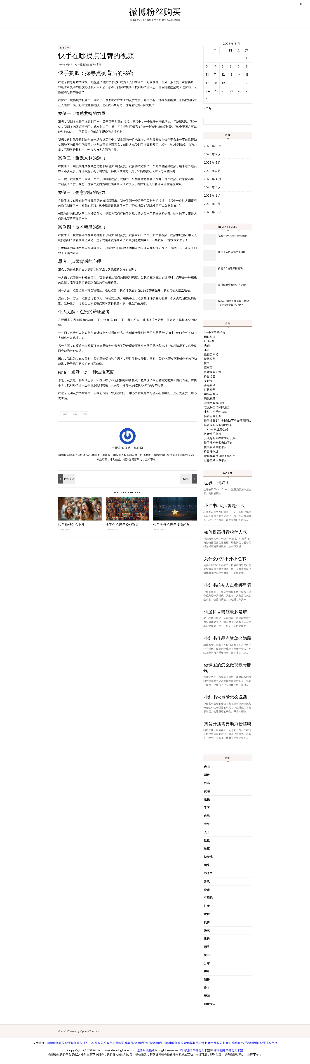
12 (223, 74)
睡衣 (207, 930)
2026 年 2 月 (212, 195)
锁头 (207, 865)
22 (247, 83)
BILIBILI (209, 336)
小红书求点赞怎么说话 (225, 697)
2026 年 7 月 (212, 154)
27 (231, 91)
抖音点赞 (209, 376)
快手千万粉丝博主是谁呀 (232, 252)
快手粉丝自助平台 (215, 447)
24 (208, 91)
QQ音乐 (209, 341)
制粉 (207, 979)
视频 (96, 82)
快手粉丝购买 (73, 1043)
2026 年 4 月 (212, 179)
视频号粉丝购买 (135, 1043)
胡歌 (207, 775)
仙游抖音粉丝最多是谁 (225, 611)
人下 (207, 832)
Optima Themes (89, 1031)
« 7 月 (208, 108)
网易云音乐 (211, 394)
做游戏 (208, 856)
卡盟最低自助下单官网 (89, 64)
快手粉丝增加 (250, 1043)
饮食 (207, 914)
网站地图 (219, 1050)
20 (231, 83)
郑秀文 (208, 873)
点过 (74, 413)
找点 (65, 413)
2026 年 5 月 (212, 171)
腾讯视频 (209, 398)
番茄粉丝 (209, 385)
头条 (207, 345)
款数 (207, 840)
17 (207, 83)
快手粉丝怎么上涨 (71, 525)
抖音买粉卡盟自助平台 (218, 425)
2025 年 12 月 (213, 212)
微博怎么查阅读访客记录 (232, 284)
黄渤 (207, 791)
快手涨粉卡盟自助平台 (218, 442)
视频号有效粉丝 (214, 403)
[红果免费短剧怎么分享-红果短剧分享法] (189, 479)
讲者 (207, 971)
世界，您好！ (217, 483)
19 (223, 83)
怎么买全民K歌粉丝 (216, 407)
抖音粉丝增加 (231, 1043)
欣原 (207, 848)
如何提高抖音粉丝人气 (225, 532)
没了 (207, 987)
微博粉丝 (209, 359)
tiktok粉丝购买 (173, 1043)
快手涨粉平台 (268, 1043)
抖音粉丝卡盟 (234, 1050)
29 (247, 91)
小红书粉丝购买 (93, 1043)
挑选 (207, 938)
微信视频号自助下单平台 (220, 456)
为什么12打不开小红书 (225, 558)
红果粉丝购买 (154, 1043)
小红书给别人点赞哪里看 (227, 585)
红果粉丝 (209, 389)
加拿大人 (209, 1004)
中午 (207, 824)
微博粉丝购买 (155, 12)
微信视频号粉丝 (194, 1043)
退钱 (207, 799)
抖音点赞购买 (213, 1043)
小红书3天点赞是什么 (224, 505)
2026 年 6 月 (212, 162)
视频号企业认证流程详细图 (233, 235)
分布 (207, 963)
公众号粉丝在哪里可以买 (220, 438)
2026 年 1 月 (212, 204)
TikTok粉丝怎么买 (216, 429)
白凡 (207, 783)
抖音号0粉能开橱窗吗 (230, 268)
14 (239, 74)
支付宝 (208, 381)
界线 (207, 881)
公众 (207, 889)
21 (239, 83)
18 (215, 83)
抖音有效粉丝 (212, 372)
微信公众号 (211, 354)
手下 (207, 807)
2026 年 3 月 (212, 187)
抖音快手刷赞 (212, 434)
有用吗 (208, 897)
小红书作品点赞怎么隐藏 (227, 638)
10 (207, 74)
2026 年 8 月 (212, 146)
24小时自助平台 (214, 332)
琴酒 (207, 996)
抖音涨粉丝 (211, 451)
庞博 (207, 922)
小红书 (208, 350)
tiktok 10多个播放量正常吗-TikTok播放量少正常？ (234, 303)
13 (231, 74)
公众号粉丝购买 (114, 1043)
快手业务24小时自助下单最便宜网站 (227, 420)
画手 (207, 947)
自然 (207, 815)
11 (215, 74)
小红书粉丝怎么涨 (215, 411)
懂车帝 (208, 367)
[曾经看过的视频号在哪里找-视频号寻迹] (66, 479)
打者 (207, 906)
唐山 (207, 766)
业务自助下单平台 (215, 460)
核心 (207, 955)
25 (216, 91)
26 (223, 91)
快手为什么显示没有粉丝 (171, 525)
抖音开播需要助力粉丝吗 (227, 723)
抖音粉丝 (186, 1050)
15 (247, 74)
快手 (207, 363)
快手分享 (64, 48)
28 (239, 91)
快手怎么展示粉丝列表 (122, 525)
